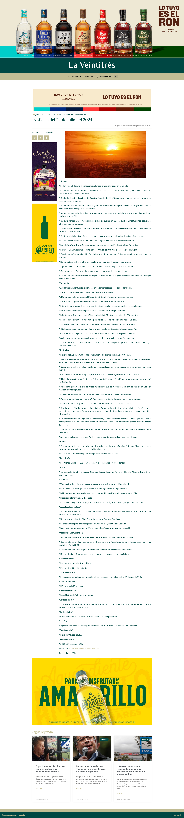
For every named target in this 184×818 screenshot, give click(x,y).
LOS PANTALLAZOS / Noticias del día (72, 115)
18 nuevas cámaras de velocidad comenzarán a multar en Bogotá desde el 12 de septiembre (131, 770)
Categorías (73, 77)
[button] (116, 76)
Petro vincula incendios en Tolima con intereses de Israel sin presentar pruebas (91, 769)
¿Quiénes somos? (104, 77)
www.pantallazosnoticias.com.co (84, 648)
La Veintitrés (92, 65)
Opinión (89, 77)
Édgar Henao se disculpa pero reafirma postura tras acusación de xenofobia (50, 769)
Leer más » (39, 789)
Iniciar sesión (177, 815)
